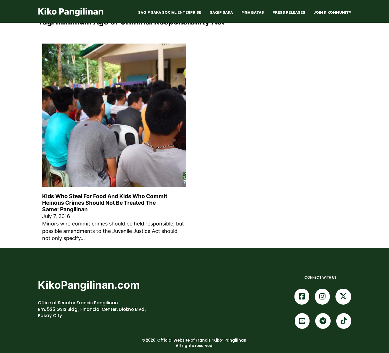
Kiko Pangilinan (71, 11)
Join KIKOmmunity (332, 12)
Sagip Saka (221, 12)
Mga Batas (252, 12)
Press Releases (289, 12)
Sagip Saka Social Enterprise (169, 12)
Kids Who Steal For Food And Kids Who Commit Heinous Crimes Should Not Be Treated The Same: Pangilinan (104, 203)
